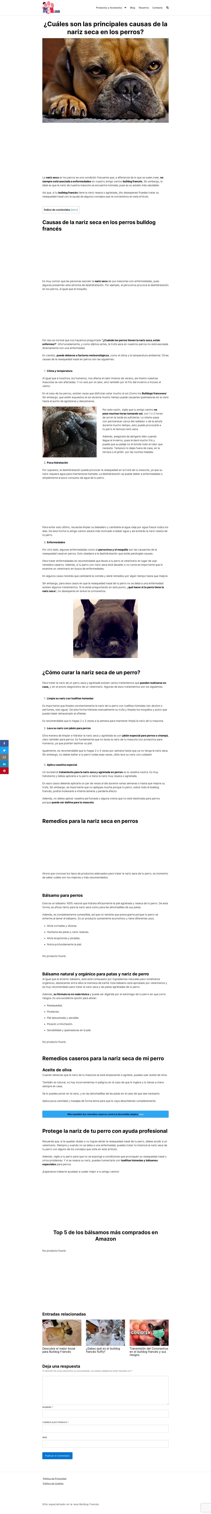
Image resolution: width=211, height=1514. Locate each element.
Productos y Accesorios (109, 7)
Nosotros (144, 7)
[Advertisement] (105, 147)
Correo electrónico (55, 1422)
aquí (105, 1114)
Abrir (74, 209)
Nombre (47, 1407)
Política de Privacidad (54, 1478)
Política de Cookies (53, 1483)
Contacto (157, 7)
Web (44, 1437)
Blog (132, 7)
